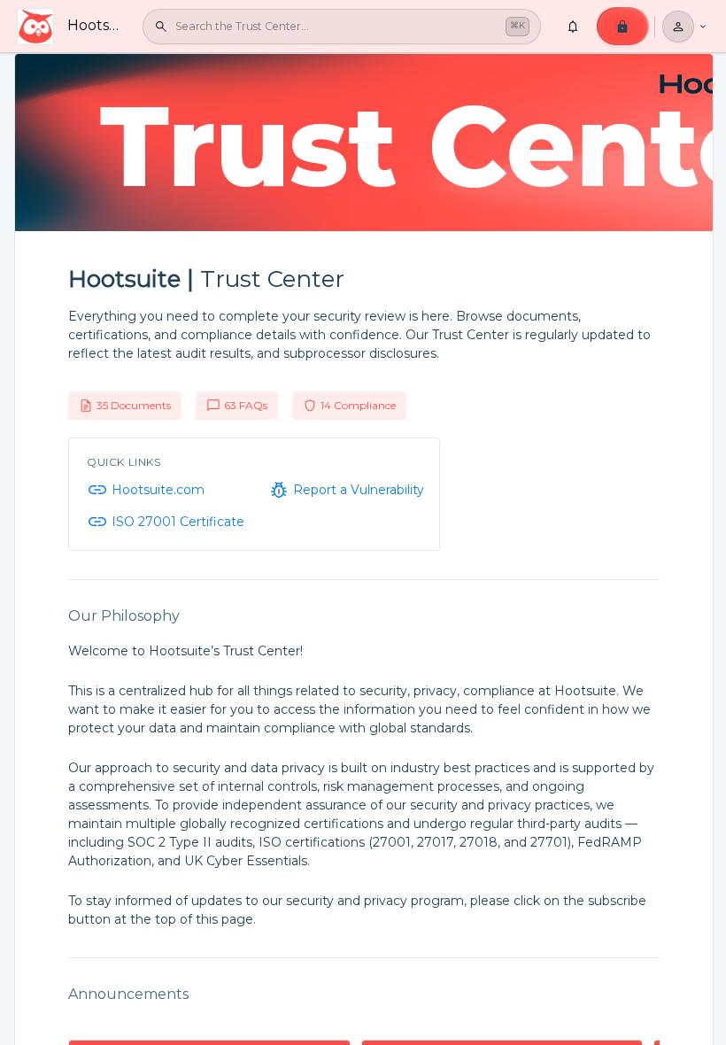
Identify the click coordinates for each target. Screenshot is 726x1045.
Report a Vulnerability (358, 490)
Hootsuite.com (158, 490)
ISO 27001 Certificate (178, 522)
